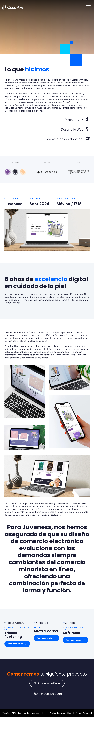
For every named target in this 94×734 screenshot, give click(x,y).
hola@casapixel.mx (48, 694)
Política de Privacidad (82, 713)
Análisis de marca (57, 713)
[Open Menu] (88, 7)
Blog (69, 713)
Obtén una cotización (45, 683)
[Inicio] (12, 7)
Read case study (15, 643)
